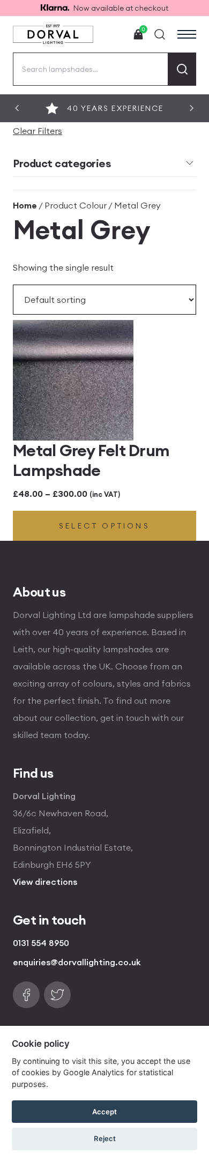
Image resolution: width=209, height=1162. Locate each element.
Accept (104, 1111)
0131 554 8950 (41, 942)
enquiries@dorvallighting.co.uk (77, 962)
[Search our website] (159, 34)
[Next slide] (191, 108)
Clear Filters (37, 130)
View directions (45, 881)
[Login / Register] (113, 34)
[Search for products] (182, 69)
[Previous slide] (17, 108)
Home (25, 205)
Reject (105, 1138)
